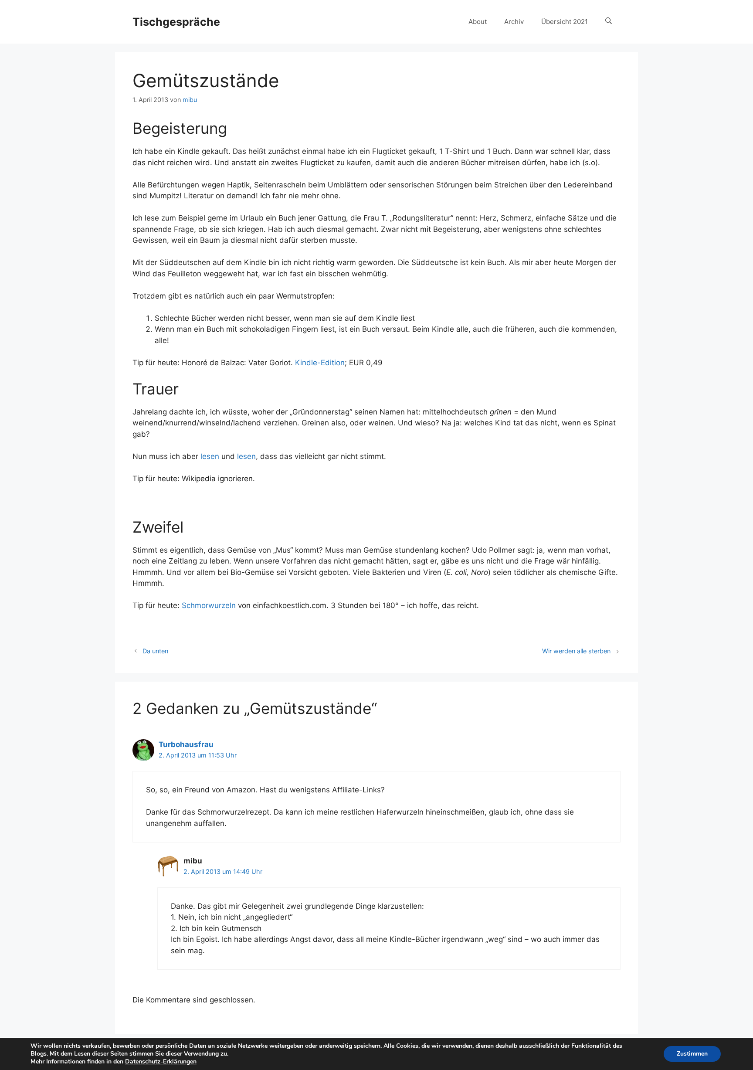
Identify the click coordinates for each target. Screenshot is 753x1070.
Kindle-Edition (320, 362)
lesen (209, 456)
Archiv (514, 21)
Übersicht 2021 (564, 21)
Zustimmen (692, 1054)
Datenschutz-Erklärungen (161, 1061)
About (477, 21)
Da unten (155, 651)
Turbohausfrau (186, 744)
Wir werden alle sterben (576, 651)
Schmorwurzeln (209, 605)
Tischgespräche (176, 21)
